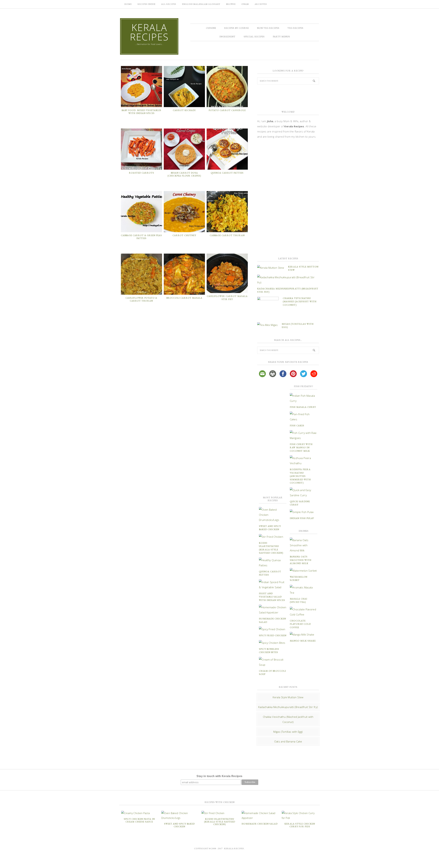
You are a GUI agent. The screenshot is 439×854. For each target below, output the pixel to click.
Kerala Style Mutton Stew (288, 697)
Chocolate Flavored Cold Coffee (300, 624)
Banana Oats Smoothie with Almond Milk (300, 560)
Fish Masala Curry (303, 407)
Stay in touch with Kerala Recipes (219, 776)
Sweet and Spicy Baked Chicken (179, 825)
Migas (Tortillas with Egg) (288, 731)
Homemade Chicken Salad (260, 823)
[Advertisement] (283, 197)
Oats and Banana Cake (288, 741)
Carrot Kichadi (184, 110)
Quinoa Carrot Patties (227, 172)
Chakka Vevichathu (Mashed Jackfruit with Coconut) (300, 301)
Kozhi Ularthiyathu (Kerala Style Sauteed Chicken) (219, 822)
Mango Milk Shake (303, 640)
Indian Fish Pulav (302, 518)
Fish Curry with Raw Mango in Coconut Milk (301, 447)
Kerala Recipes (149, 32)
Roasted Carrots (141, 172)
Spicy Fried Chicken (272, 635)
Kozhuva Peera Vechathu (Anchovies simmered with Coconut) (300, 476)
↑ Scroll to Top (28, 850)
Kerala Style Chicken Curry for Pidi (299, 825)
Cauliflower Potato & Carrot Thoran (141, 299)
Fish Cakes (297, 425)
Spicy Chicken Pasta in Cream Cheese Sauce (139, 820)
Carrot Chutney (184, 235)
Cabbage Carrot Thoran (227, 235)
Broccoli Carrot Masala (184, 297)
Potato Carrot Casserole (227, 110)
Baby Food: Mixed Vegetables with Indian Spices (141, 112)
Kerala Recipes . (234, 848)
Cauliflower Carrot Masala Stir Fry (227, 298)
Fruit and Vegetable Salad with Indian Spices (272, 597)
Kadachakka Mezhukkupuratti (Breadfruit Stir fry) (288, 707)
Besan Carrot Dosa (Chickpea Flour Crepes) (184, 174)
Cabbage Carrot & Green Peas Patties (141, 237)
